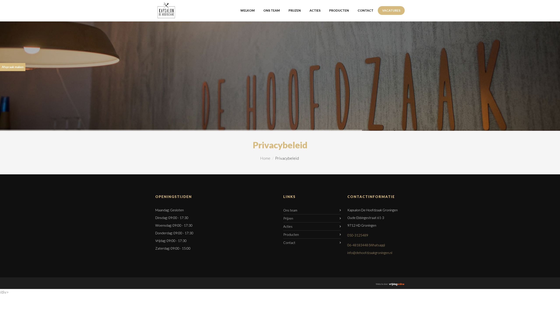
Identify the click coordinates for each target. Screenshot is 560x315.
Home (265, 158)
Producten (339, 10)
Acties (315, 10)
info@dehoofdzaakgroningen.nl (369, 253)
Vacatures (391, 10)
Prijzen (295, 10)
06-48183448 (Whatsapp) (366, 245)
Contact (365, 10)
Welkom (247, 10)
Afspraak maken (13, 67)
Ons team (271, 10)
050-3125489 (357, 235)
